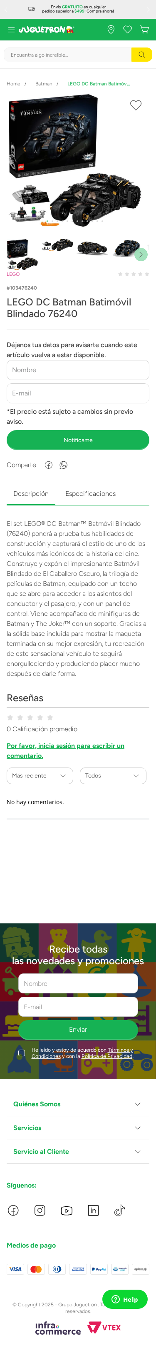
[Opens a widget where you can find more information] (125, 1300)
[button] (78, 1104)
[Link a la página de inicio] (13, 83)
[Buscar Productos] (142, 54)
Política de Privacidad (107, 1056)
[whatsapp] (64, 465)
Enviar (78, 1029)
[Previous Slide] (6, 9)
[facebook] (49, 465)
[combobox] (78, 54)
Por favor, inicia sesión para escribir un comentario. (65, 751)
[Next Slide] (149, 9)
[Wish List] (128, 30)
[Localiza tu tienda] (111, 30)
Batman (43, 84)
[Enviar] (78, 440)
